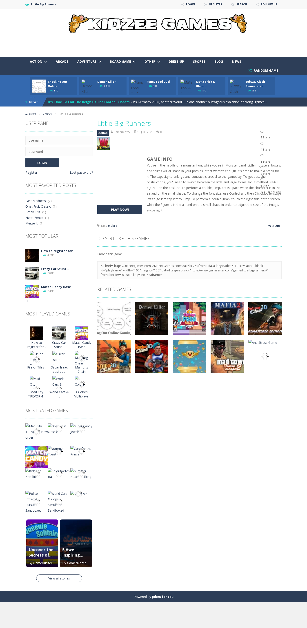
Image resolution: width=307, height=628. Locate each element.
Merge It (31, 223)
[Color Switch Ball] (59, 473)
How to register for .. (58, 251)
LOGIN (190, 4)
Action (36, 61)
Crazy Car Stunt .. (55, 269)
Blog (218, 61)
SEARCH (241, 4)
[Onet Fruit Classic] (59, 428)
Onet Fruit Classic (38, 206)
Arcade (62, 61)
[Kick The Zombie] (36, 473)
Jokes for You (163, 597)
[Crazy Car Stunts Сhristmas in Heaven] (32, 273)
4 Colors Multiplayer (82, 394)
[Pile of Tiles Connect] (36, 359)
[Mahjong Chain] (81, 358)
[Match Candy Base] (32, 291)
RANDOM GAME (265, 70)
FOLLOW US (269, 4)
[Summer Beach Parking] (81, 473)
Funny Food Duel (158, 82)
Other (150, 61)
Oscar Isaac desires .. (59, 369)
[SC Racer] (78, 493)
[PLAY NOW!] (39, 86)
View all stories (59, 578)
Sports (199, 61)
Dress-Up (176, 61)
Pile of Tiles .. (36, 367)
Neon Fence (34, 217)
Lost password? (81, 172)
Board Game (120, 61)
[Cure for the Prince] (81, 451)
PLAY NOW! (120, 209)
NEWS (236, 61)
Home (33, 114)
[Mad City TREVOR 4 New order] (36, 431)
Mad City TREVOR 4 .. (36, 394)
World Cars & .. (59, 394)
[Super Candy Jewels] (81, 428)
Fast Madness (35, 201)
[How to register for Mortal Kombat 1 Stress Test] (32, 255)
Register (31, 172)
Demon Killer (106, 82)
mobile (112, 226)
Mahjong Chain (81, 369)
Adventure (86, 61)
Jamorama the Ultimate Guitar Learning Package (88, 103)
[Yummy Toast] (59, 451)
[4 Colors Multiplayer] (81, 384)
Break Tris (32, 212)
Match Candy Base (56, 287)
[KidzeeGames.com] (153, 22)
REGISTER (215, 4)
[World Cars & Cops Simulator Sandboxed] (59, 501)
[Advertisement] (200, 43)
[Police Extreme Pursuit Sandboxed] (36, 501)
